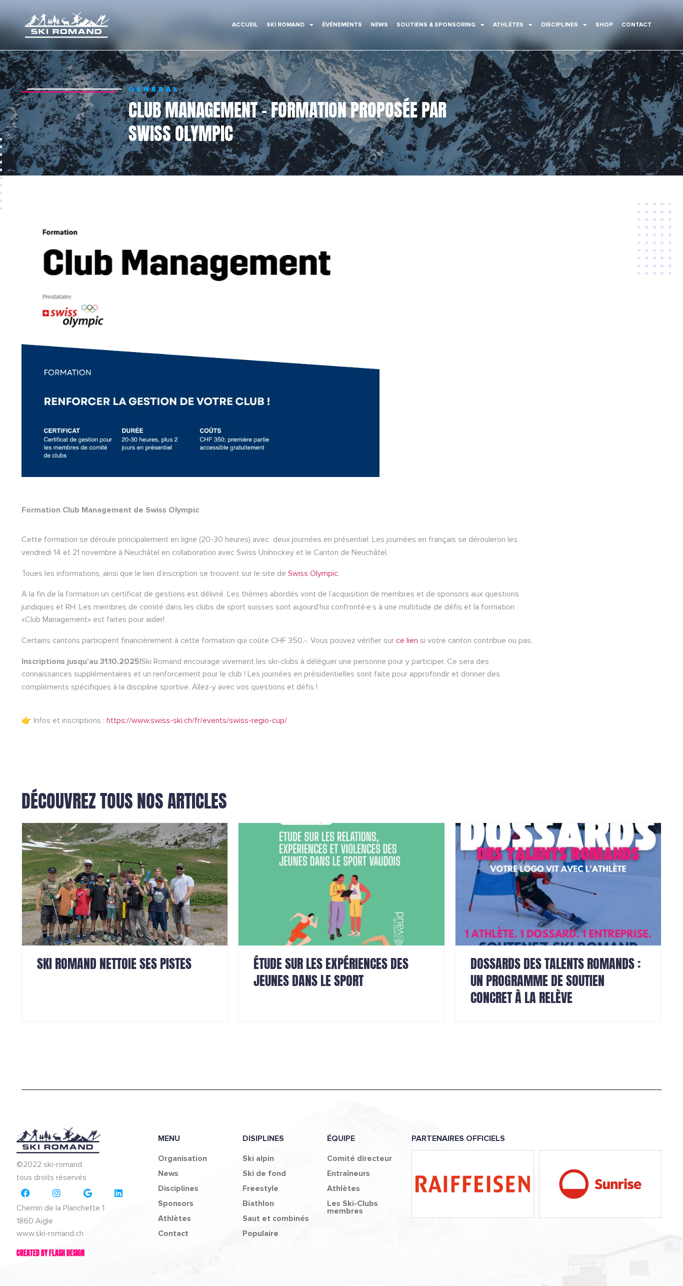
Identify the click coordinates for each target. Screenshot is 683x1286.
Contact (637, 24)
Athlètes (508, 24)
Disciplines (559, 24)
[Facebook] (25, 1193)
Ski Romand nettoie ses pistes (114, 964)
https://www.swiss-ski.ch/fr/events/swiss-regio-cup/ (196, 721)
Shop (604, 24)
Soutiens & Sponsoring (436, 24)
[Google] (87, 1193)
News (379, 24)
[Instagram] (57, 1193)
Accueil (245, 24)
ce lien (408, 641)
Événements (342, 24)
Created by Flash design (50, 1253)
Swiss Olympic (313, 573)
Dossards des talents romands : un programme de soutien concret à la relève (555, 981)
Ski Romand (285, 24)
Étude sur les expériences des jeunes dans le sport (331, 972)
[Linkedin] (119, 1193)
